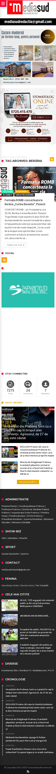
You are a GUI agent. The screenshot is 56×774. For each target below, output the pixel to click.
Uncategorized (25, 195)
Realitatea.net (39, 670)
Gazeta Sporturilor (10, 553)
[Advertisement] (28, 340)
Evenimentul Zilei (10, 670)
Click (4, 538)
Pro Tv (51, 670)
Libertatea (12, 538)
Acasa (4, 157)
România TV (25, 670)
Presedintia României (12, 519)
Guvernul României (33, 519)
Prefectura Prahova (11, 509)
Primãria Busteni (17, 515)
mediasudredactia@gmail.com (16, 569)
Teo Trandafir (42, 585)
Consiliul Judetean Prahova (31, 506)
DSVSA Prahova (34, 515)
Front (35, 191)
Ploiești (7, 195)
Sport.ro (25, 553)
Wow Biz (23, 538)
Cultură (8, 191)
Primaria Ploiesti (9, 506)
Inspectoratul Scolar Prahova (25, 512)
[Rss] (4, 260)
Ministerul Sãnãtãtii (21, 522)
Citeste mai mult (14, 245)
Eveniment (22, 191)
